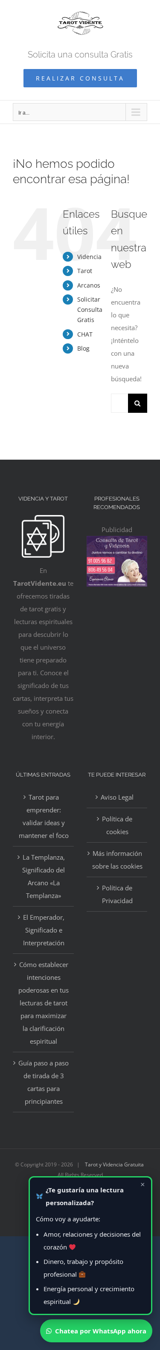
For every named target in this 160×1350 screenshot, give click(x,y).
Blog (83, 348)
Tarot (84, 271)
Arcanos (88, 285)
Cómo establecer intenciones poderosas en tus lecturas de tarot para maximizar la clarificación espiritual (43, 1002)
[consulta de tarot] (117, 542)
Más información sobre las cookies (117, 859)
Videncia (89, 257)
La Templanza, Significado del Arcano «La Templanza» (43, 876)
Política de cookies (117, 825)
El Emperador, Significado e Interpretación (43, 930)
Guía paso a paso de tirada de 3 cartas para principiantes (43, 1082)
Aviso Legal (117, 797)
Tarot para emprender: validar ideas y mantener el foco (44, 816)
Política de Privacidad (117, 894)
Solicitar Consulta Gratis (89, 309)
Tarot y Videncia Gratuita (114, 1164)
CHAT (85, 334)
